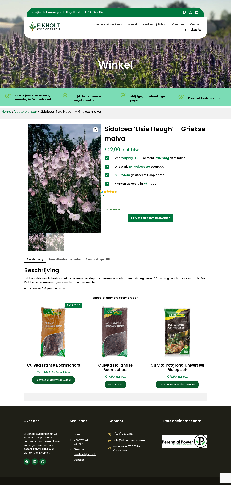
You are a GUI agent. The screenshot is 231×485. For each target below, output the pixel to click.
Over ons (79, 449)
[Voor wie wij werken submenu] (121, 24)
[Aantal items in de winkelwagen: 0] (186, 29)
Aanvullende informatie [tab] (64, 259)
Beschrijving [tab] (35, 259)
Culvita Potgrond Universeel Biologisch (177, 367)
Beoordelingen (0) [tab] (98, 259)
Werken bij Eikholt (85, 454)
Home (6, 111)
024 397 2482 (95, 12)
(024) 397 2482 (123, 434)
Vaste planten (25, 111)
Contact (79, 460)
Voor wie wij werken (81, 442)
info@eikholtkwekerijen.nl (48, 12)
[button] (95, 129)
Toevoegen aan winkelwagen (150, 218)
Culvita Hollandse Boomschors (115, 367)
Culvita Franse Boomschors (53, 365)
